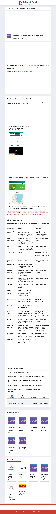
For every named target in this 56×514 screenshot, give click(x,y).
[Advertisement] (28, 22)
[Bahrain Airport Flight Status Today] (11, 472)
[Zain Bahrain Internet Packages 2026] (11, 425)
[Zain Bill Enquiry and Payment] (44, 425)
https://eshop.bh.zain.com (25, 71)
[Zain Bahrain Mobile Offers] (33, 425)
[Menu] (6, 2)
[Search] (49, 2)
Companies (15, 8)
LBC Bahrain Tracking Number (40, 403)
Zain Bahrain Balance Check (15, 403)
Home (8, 8)
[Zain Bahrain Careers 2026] (22, 445)
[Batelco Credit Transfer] (22, 472)
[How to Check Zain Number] (22, 425)
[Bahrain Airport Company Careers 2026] (11, 492)
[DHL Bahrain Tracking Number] (22, 492)
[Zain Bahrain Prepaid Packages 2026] (11, 445)
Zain (15, 413)
